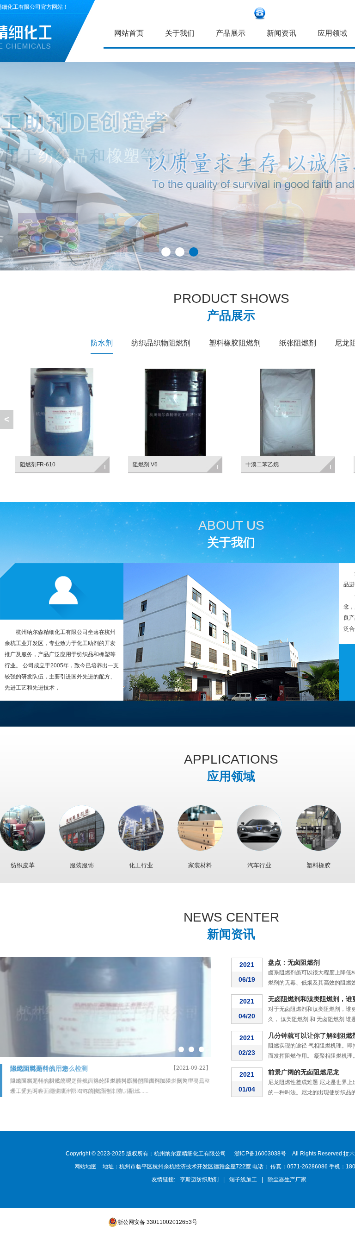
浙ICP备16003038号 (260, 1153)
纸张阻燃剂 (297, 343)
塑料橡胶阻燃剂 (235, 343)
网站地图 (85, 1166)
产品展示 (230, 33)
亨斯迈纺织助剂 (199, 1179)
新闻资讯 (281, 33)
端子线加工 (243, 1179)
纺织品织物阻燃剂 (160, 343)
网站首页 (129, 33)
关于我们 (180, 33)
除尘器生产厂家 (287, 1179)
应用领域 (231, 776)
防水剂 (102, 343)
